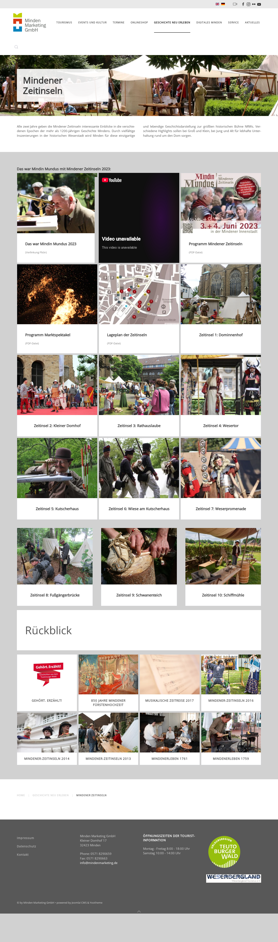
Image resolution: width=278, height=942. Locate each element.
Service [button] (233, 22)
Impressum (25, 838)
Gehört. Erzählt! (47, 700)
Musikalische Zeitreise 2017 (169, 700)
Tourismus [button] (64, 22)
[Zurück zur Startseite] (30, 22)
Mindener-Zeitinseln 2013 (108, 759)
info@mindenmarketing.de (98, 863)
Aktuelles (252, 22)
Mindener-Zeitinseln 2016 (231, 700)
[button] (16, 47)
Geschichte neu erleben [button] (172, 22)
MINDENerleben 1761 (170, 759)
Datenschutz (26, 846)
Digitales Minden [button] (209, 22)
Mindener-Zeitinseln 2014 (47, 759)
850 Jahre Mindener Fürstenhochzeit (108, 702)
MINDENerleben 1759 (231, 759)
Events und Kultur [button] (92, 22)
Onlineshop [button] (139, 22)
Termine (119, 22)
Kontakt (23, 854)
